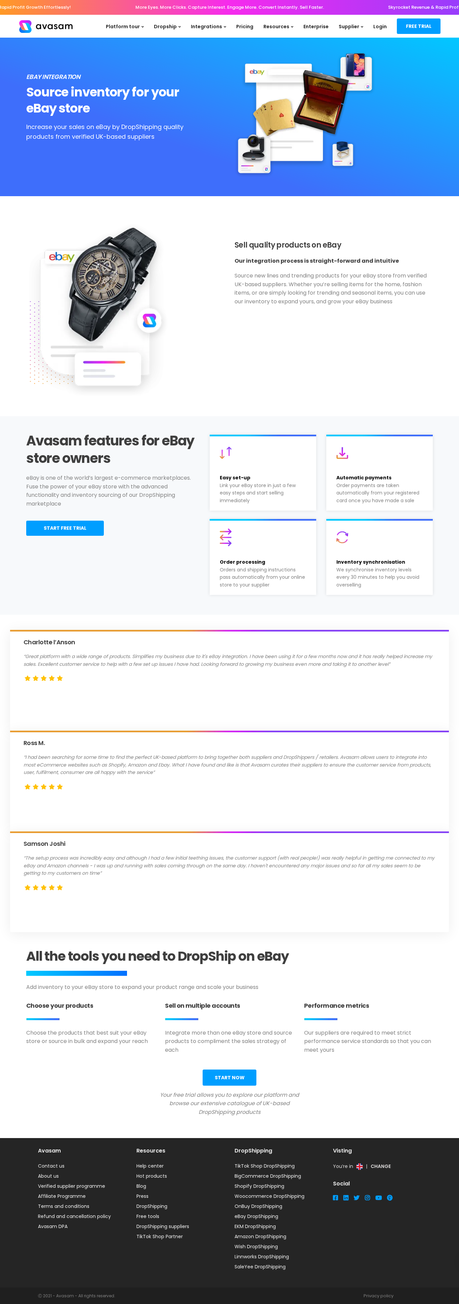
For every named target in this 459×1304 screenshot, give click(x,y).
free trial (418, 26)
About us (48, 1176)
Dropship (165, 26)
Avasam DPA (53, 1226)
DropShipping (151, 1206)
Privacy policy (378, 1296)
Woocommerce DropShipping (269, 1196)
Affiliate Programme (62, 1196)
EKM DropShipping (255, 1226)
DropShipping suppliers (162, 1226)
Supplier (349, 26)
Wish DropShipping (256, 1246)
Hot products (151, 1176)
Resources (276, 26)
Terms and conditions (63, 1206)
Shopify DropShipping (259, 1186)
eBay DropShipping (256, 1216)
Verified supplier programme (71, 1186)
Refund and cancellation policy (74, 1216)
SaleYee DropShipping (260, 1266)
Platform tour (123, 26)
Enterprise (316, 26)
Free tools (147, 1216)
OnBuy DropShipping (258, 1206)
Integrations (206, 26)
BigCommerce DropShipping (268, 1176)
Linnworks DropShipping (262, 1256)
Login (380, 26)
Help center (150, 1166)
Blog (141, 1186)
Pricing (244, 26)
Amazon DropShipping (260, 1236)
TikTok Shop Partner (159, 1236)
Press (142, 1196)
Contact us (51, 1166)
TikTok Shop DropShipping (265, 1166)
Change (381, 1166)
